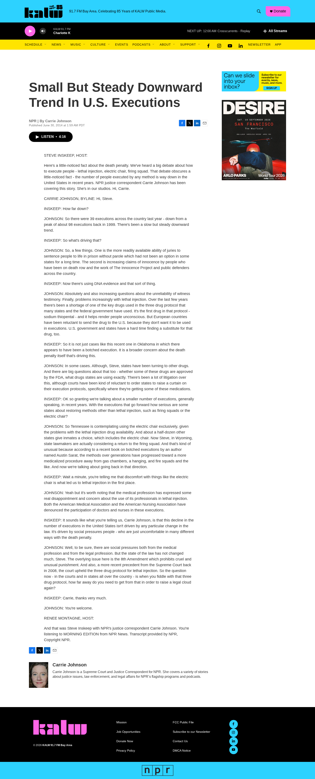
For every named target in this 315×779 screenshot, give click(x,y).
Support (188, 44)
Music (75, 44)
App (278, 44)
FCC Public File (183, 722)
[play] (30, 31)
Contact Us (180, 741)
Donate (280, 11)
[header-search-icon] (259, 11)
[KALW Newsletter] (254, 81)
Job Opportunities (128, 731)
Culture (98, 44)
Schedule (33, 44)
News (56, 44)
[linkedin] (240, 45)
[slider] (49, 31)
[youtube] (230, 45)
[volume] (42, 31)
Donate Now (124, 741)
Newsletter (259, 44)
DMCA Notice (182, 750)
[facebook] (208, 45)
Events (121, 44)
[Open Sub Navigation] (45, 44)
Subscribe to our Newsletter (191, 731)
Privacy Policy (125, 750)
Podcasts (141, 44)
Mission (121, 722)
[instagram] (219, 45)
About (165, 44)
